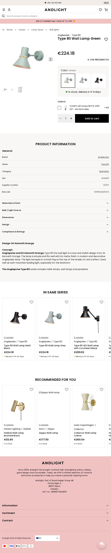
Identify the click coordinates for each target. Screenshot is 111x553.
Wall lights (104, 171)
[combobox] (55, 16)
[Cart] (106, 9)
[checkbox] (59, 107)
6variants (9, 425)
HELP (106, 2)
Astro (42, 429)
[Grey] (83, 81)
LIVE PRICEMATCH (99, 59)
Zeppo (51, 429)
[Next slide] (50, 59)
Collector (79, 429)
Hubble (27, 429)
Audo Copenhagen (84, 425)
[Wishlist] (100, 9)
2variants (43, 425)
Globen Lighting (12, 429)
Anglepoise (63, 35)
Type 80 (76, 35)
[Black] (98, 81)
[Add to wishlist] (106, 39)
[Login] (9, 9)
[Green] (68, 81)
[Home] (55, 9)
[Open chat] (101, 544)
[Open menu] (3, 10)
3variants (8, 337)
